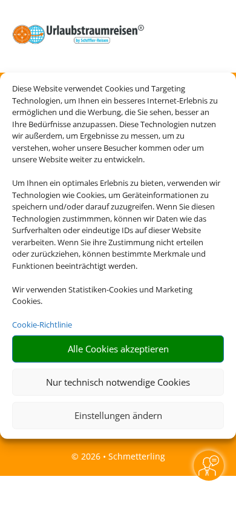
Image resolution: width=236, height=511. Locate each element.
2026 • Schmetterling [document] (122, 456)
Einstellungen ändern (118, 415)
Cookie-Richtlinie (42, 324)
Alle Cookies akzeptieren (118, 349)
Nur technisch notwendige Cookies (118, 382)
